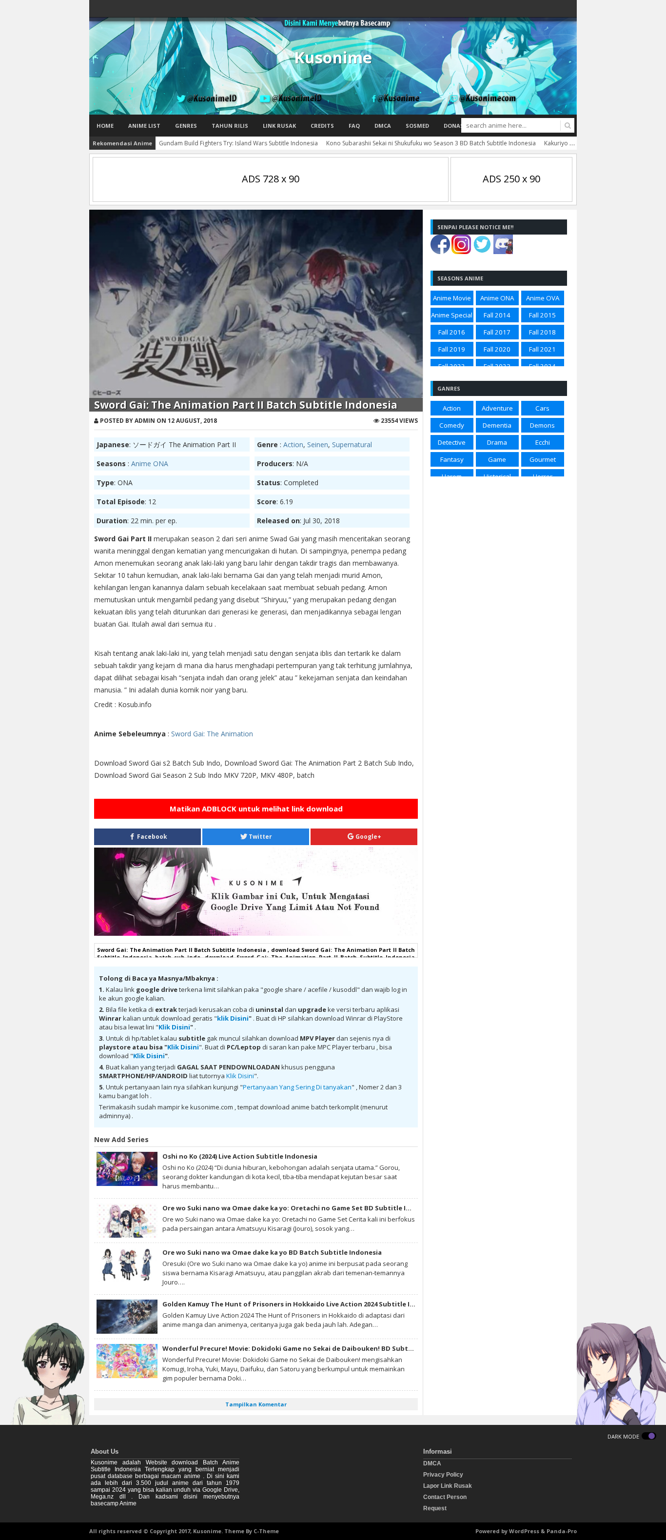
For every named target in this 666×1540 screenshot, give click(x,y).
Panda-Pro (562, 1531)
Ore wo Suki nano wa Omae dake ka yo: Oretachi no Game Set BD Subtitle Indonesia (299, 1208)
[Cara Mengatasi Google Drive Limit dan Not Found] (256, 933)
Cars (542, 408)
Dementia (497, 425)
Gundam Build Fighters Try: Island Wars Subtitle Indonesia (238, 143)
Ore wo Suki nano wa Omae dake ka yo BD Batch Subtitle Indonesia (272, 1252)
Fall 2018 (542, 332)
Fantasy (452, 459)
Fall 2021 (542, 349)
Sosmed (417, 125)
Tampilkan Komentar (256, 1404)
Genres (186, 125)
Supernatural (352, 444)
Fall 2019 (451, 349)
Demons (542, 425)
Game (497, 459)
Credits (322, 125)
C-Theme (266, 1531)
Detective (452, 442)
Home (105, 125)
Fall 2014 (497, 315)
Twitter (259, 836)
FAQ (354, 125)
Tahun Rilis (230, 125)
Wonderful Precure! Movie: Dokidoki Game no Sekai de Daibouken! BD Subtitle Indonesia (307, 1348)
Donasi (455, 125)
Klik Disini (174, 1027)
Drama (497, 442)
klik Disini (233, 1018)
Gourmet (542, 459)
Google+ (367, 836)
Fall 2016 (451, 332)
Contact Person (445, 1497)
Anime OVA (542, 298)
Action (293, 444)
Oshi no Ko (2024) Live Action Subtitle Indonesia (239, 1156)
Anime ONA (149, 463)
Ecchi (542, 442)
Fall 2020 (497, 349)
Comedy (451, 425)
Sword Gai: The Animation (212, 733)
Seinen (317, 444)
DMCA (382, 125)
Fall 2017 (497, 332)
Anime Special (451, 315)
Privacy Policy (443, 1474)
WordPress (524, 1531)
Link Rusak (279, 125)
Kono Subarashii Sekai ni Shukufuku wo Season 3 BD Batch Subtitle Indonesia (431, 143)
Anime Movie (452, 298)
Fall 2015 (542, 315)
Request (435, 1508)
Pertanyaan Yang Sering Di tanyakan (297, 1087)
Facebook (151, 836)
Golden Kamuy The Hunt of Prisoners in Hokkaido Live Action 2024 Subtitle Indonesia (301, 1304)
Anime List (144, 125)
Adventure (497, 408)
